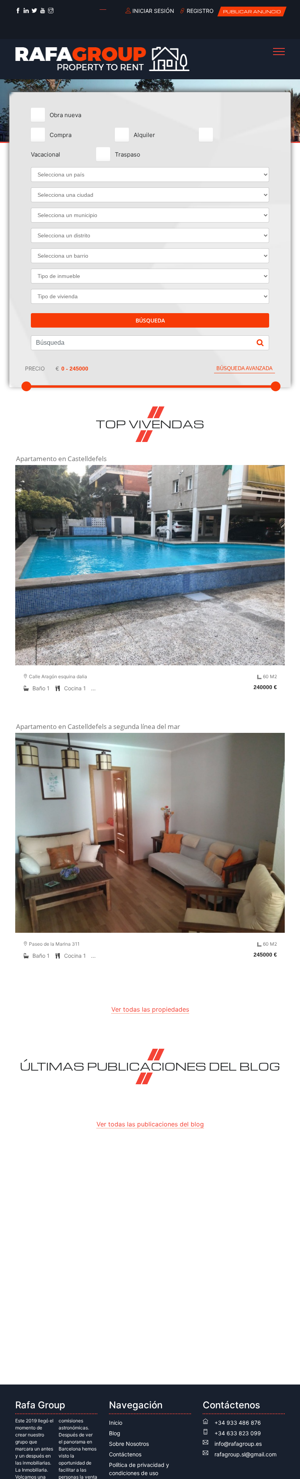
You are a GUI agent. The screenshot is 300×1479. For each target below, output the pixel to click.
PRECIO (35, 368)
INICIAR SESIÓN (152, 10)
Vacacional (45, 154)
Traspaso (127, 154)
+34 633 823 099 (237, 1433)
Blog (114, 1433)
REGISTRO (199, 10)
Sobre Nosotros (129, 1443)
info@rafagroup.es (238, 1443)
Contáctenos (125, 1454)
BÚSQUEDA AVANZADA (244, 368)
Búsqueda (150, 320)
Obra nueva (65, 115)
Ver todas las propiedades (150, 1009)
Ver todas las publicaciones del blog (150, 1124)
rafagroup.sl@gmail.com (245, 1454)
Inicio (115, 1422)
